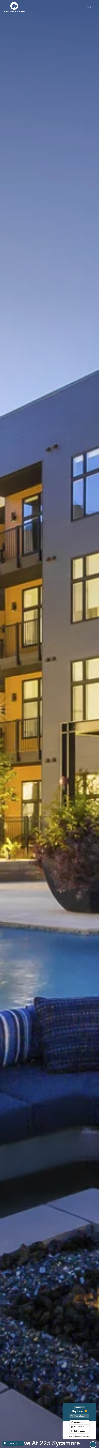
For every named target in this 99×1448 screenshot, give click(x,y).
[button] (94, 7)
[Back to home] (14, 7)
